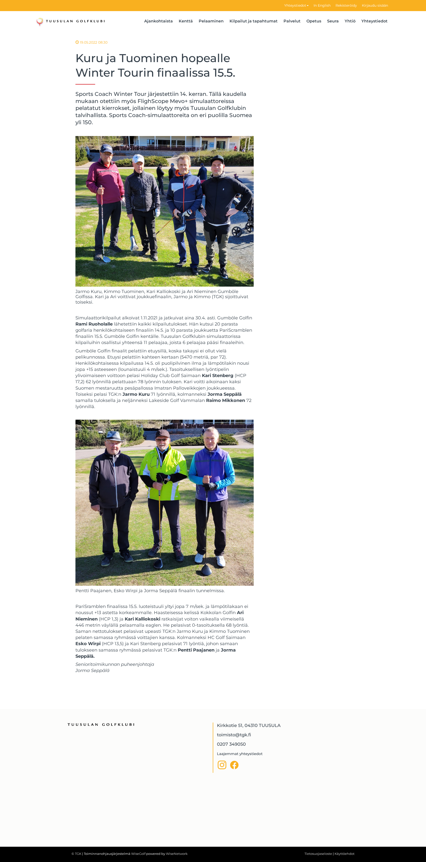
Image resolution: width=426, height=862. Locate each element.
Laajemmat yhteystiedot (240, 753)
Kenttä (186, 21)
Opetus (313, 21)
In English (322, 5)
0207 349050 (231, 744)
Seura (333, 21)
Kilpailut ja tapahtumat (254, 21)
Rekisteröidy (346, 5)
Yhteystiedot (295, 5)
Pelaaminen (211, 21)
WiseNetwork (177, 854)
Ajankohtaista (158, 21)
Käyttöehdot (345, 854)
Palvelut (292, 21)
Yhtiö (350, 21)
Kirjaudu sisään (375, 5)
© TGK (76, 854)
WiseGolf (138, 854)
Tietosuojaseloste (318, 854)
